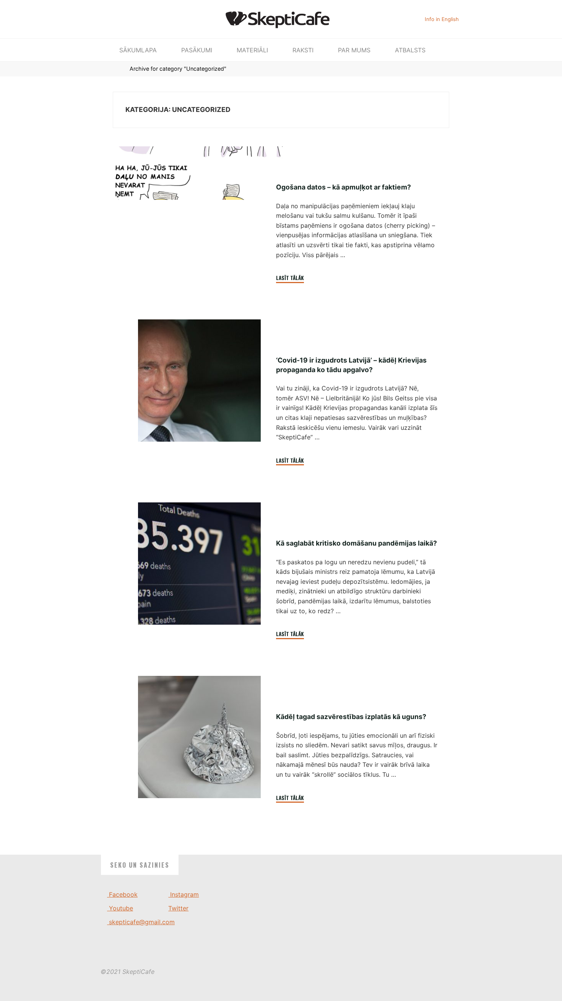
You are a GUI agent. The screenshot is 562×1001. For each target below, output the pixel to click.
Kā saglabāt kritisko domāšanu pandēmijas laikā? (356, 543)
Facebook (122, 894)
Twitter (178, 908)
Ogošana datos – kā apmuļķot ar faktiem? (343, 187)
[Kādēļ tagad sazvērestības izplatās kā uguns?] (200, 737)
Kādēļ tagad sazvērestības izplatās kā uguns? (351, 717)
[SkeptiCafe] (281, 18)
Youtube (120, 908)
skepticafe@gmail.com (141, 922)
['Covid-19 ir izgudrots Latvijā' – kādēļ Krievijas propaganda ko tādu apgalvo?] (200, 380)
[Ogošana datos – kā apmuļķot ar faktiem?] (200, 173)
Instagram (183, 894)
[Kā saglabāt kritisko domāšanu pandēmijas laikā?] (200, 563)
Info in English (442, 19)
